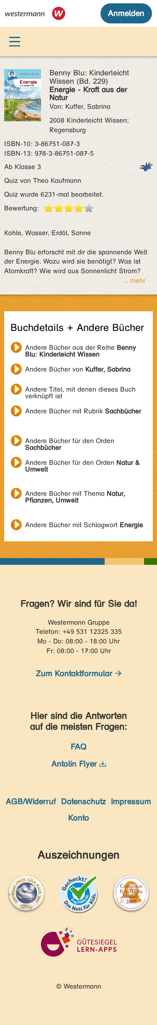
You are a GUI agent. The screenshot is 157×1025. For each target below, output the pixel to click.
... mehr (134, 280)
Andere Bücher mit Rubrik (83, 411)
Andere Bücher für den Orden (69, 442)
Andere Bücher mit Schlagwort (84, 525)
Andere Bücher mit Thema (75, 494)
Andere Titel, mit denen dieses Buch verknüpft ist (80, 390)
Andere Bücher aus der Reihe (80, 348)
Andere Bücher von (78, 369)
